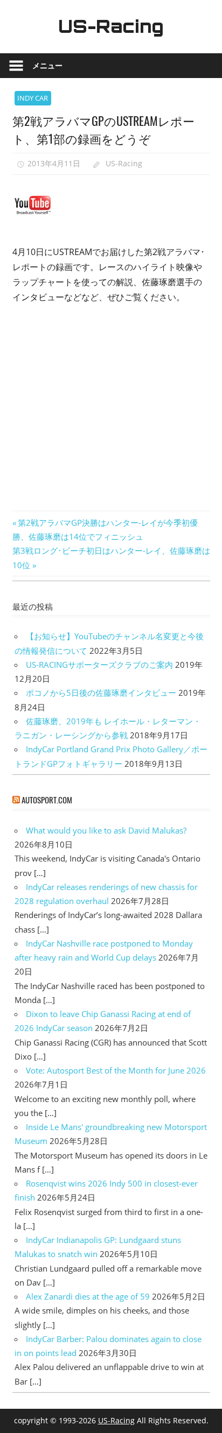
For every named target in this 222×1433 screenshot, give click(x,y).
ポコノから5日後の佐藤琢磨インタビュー (101, 692)
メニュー (47, 65)
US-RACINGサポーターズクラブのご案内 (99, 664)
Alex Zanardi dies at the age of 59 (88, 1296)
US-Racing (111, 26)
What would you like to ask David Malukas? (106, 830)
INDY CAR (32, 98)
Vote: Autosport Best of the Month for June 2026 (116, 1070)
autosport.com (47, 800)
